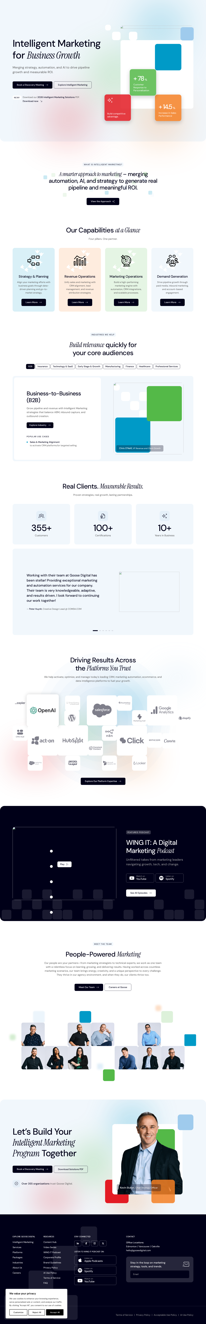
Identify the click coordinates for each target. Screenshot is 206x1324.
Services (17, 1247)
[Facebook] (86, 1243)
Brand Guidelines (52, 1262)
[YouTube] (140, 878)
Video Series (49, 1247)
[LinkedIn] (77, 1243)
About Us (17, 1267)
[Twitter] (103, 1243)
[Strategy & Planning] (34, 280)
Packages (17, 1257)
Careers (17, 1272)
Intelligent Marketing (23, 1242)
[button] (95, 630)
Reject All (37, 1312)
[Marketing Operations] (126, 280)
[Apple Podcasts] (95, 1260)
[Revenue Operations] (80, 280)
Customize (18, 1312)
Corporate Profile (52, 1257)
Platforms (17, 1252)
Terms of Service (51, 1277)
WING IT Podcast (52, 1252)
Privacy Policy (50, 1267)
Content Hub (49, 1242)
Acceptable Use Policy (165, 1314)
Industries (18, 1262)
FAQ (45, 1282)
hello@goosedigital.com (138, 1250)
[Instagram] (94, 1243)
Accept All (55, 1312)
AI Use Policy (50, 1272)
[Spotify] (169, 878)
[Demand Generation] (172, 280)
